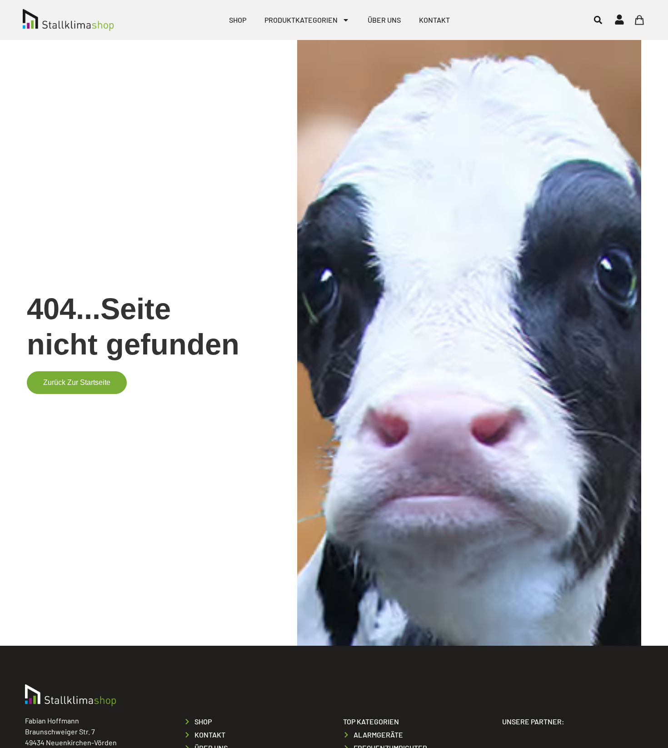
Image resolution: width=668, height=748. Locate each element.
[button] (597, 19)
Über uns (384, 19)
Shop (237, 19)
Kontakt (434, 19)
